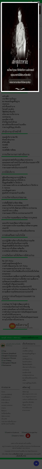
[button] (38, 2)
